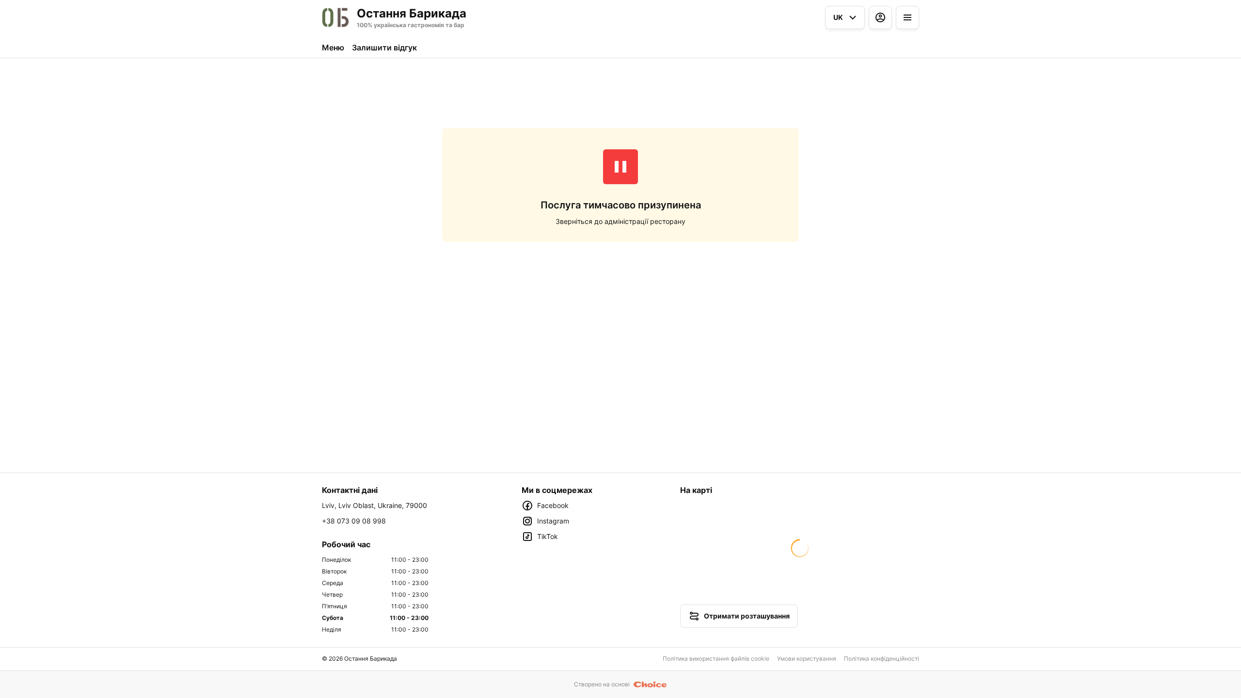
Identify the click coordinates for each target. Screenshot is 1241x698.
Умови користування (806, 658)
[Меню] (907, 17)
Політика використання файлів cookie (716, 658)
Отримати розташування (747, 616)
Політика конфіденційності (881, 658)
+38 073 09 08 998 (354, 521)
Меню (333, 47)
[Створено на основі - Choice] (650, 684)
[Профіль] (880, 17)
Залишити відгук (384, 47)
